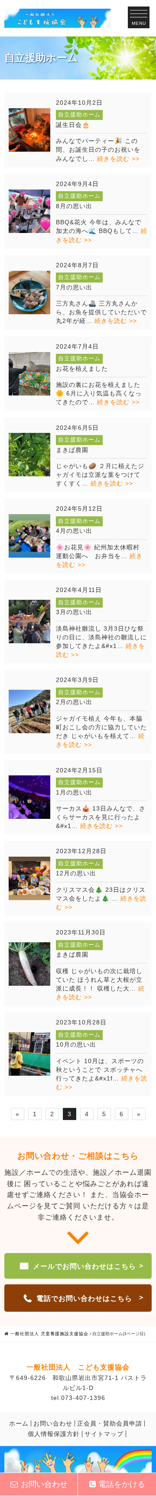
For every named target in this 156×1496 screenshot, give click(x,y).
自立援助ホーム (79, 114)
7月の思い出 (74, 287)
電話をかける (121, 1484)
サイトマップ (104, 1433)
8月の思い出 (74, 206)
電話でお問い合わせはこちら (84, 1298)
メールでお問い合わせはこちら (84, 1266)
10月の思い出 (76, 1044)
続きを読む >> (118, 158)
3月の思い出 (74, 611)
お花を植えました (82, 368)
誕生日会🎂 (73, 124)
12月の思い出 (76, 873)
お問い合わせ (52, 1423)
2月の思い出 (74, 701)
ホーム (19, 1423)
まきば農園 (72, 449)
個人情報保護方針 (54, 1433)
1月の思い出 (74, 792)
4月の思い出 (74, 530)
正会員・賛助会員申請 (109, 1423)
